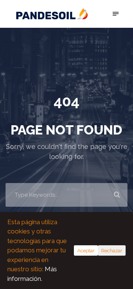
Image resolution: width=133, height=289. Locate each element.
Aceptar (86, 250)
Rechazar (111, 250)
